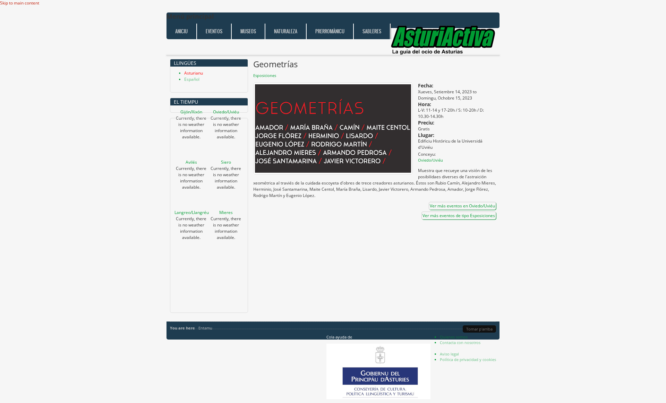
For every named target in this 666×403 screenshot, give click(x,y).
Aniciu (181, 31)
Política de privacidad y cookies (468, 359)
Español (191, 79)
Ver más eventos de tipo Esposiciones (458, 215)
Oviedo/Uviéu (226, 112)
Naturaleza (285, 31)
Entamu (205, 328)
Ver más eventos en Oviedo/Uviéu (462, 206)
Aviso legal (449, 354)
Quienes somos (454, 337)
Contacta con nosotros (460, 342)
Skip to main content (19, 3)
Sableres (371, 31)
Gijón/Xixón (191, 112)
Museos (248, 31)
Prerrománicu (329, 31)
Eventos (214, 31)
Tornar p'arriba (479, 329)
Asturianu (193, 73)
